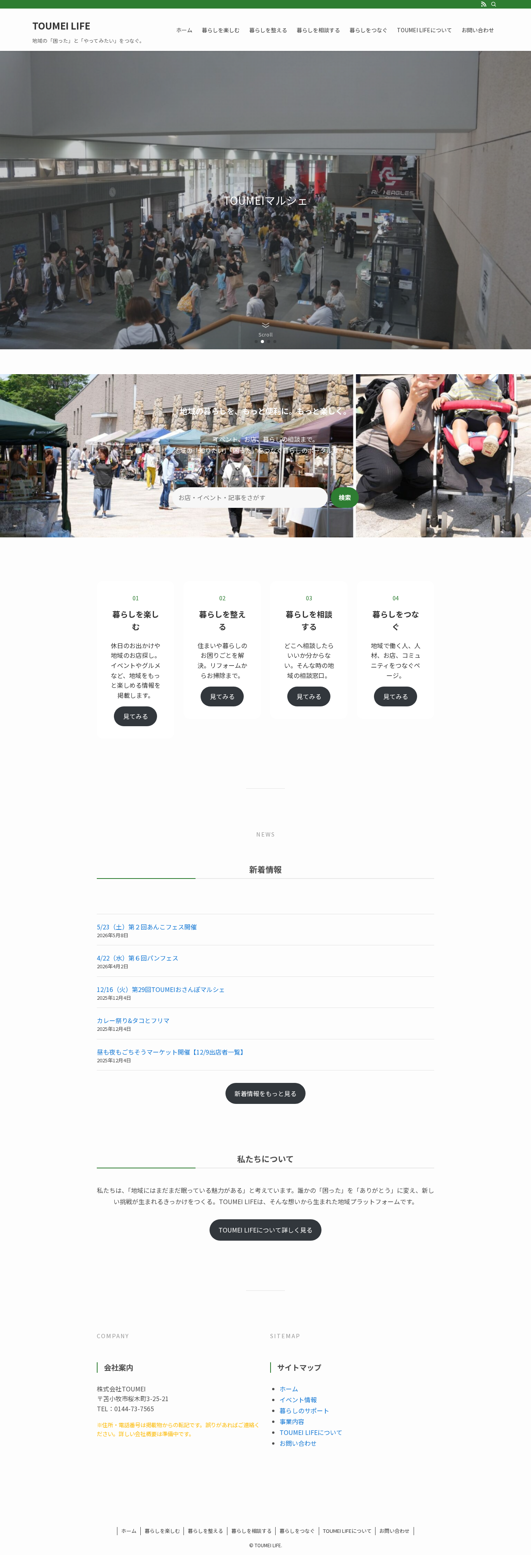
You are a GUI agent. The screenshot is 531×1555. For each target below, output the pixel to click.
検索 (345, 497)
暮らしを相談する (251, 1530)
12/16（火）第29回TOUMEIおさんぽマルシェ (161, 989)
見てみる (135, 716)
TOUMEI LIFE (61, 25)
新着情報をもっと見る (265, 1093)
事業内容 (291, 1421)
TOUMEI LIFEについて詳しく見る (265, 1229)
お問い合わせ (298, 1443)
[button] (256, 341)
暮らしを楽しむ (162, 1530)
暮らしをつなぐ (297, 1530)
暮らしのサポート (304, 1410)
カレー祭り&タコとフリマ (133, 1020)
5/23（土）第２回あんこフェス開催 (147, 926)
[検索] (494, 4)
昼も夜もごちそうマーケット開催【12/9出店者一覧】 (171, 1051)
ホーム (288, 1388)
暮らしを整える (205, 1530)
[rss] (484, 4)
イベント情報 (298, 1399)
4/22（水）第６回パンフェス (137, 957)
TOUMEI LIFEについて (310, 1432)
